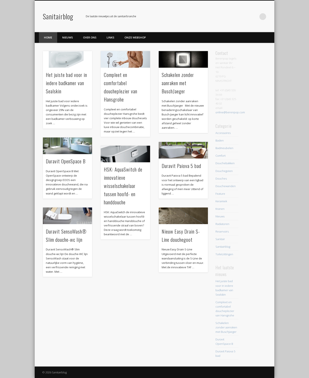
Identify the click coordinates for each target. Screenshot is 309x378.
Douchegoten (224, 171)
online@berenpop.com (230, 112)
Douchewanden (225, 186)
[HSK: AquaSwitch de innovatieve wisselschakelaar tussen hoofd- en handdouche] (125, 154)
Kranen (219, 209)
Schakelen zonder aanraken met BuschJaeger (178, 83)
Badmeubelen (224, 148)
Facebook (245, 16)
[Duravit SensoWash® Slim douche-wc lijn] (67, 216)
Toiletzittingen (224, 254)
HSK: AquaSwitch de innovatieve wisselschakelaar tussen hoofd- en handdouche (123, 185)
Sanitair (220, 239)
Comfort (220, 155)
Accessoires (223, 133)
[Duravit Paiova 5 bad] (183, 150)
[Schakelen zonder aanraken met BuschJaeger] (183, 59)
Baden (219, 140)
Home (48, 37)
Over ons (89, 37)
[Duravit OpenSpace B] (67, 145)
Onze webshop (135, 37)
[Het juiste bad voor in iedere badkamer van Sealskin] (67, 59)
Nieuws (67, 37)
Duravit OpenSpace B (66, 161)
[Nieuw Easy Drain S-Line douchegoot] (183, 216)
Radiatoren (222, 224)
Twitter (254, 16)
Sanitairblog (58, 16)
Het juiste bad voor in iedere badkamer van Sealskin (66, 83)
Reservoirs (222, 231)
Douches (221, 178)
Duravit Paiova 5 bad (181, 165)
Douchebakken (225, 163)
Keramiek (221, 201)
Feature (220, 194)
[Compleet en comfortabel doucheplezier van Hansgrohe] (125, 59)
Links (110, 37)
